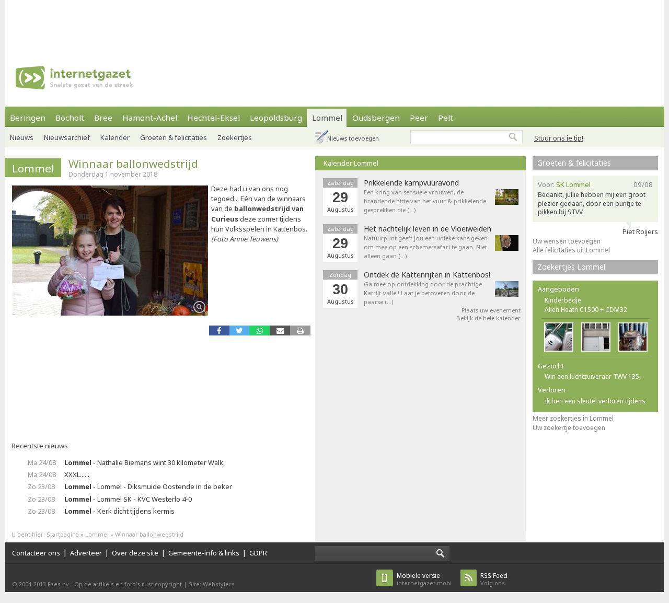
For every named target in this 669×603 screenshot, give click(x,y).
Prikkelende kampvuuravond (411, 183)
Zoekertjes (234, 137)
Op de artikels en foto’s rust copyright (128, 584)
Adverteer (86, 553)
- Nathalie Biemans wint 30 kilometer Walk (143, 462)
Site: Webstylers (212, 584)
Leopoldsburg (276, 117)
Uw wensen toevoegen (567, 241)
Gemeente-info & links (203, 553)
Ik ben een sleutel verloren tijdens (595, 401)
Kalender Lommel (351, 163)
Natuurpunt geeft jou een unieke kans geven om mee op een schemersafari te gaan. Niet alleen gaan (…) (426, 247)
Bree (103, 117)
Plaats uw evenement (491, 310)
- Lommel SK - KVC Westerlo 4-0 (128, 499)
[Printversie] (300, 330)
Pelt (445, 117)
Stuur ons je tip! (558, 138)
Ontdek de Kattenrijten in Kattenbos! (427, 275)
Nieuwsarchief (67, 137)
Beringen (27, 117)
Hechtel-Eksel (213, 117)
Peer (419, 117)
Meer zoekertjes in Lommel (573, 418)
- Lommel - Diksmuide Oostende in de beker (148, 486)
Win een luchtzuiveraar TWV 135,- (594, 376)
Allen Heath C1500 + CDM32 (586, 309)
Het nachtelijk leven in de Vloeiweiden (427, 229)
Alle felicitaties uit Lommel (571, 250)
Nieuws (21, 137)
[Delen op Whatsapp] (259, 330)
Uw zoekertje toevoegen (569, 427)
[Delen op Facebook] (219, 330)
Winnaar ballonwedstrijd (133, 163)
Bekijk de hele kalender (488, 318)
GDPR (258, 553)
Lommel (327, 117)
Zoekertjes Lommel (571, 267)
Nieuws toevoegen (353, 138)
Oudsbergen (376, 117)
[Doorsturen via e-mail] (280, 330)
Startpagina (63, 534)
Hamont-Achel (149, 117)
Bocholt (69, 117)
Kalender (115, 137)
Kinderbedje (563, 300)
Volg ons (493, 579)
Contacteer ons (36, 553)
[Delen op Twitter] (239, 330)
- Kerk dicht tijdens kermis (119, 511)
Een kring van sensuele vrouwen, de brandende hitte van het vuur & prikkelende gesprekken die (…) (425, 201)
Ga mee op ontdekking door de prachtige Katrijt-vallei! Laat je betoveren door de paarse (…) (423, 293)
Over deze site (135, 553)
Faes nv (58, 584)
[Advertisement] (334, 23)
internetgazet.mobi (424, 579)
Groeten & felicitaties (173, 137)
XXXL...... (76, 474)
